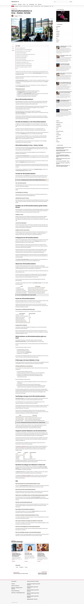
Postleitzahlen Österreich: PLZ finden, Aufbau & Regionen (66, 46)
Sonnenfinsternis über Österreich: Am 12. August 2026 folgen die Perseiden (63, 148)
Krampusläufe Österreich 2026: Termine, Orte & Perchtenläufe (64, 64)
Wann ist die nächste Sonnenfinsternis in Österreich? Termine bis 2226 (62, 150)
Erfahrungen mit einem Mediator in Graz (22, 62)
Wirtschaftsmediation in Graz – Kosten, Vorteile (23, 51)
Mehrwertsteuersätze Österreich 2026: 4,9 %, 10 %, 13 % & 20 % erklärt (66, 92)
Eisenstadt (57, 31)
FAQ (17, 68)
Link (13, 48)
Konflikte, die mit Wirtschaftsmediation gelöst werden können (25, 54)
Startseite (13, 583)
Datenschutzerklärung (15, 590)
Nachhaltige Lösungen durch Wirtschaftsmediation (23, 63)
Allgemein (32, 6)
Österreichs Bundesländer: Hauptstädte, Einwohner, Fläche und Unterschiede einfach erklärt (63, 156)
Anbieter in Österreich (15, 585)
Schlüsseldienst (58, 134)
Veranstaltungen (31, 4)
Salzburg (57, 36)
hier (24, 393)
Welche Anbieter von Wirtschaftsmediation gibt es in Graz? (25, 60)
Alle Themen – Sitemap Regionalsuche (18, 592)
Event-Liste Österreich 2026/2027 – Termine (62, 161)
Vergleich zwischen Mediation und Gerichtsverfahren (24, 65)
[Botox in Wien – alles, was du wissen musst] (30, 547)
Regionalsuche (14, 4)
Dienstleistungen (46, 6)
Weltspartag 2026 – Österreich (32, 599)
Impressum (39, 4)
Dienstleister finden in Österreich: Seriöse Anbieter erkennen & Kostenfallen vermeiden (41, 555)
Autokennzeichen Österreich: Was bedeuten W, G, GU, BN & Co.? (63, 153)
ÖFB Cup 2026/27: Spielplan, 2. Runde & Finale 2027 (65, 56)
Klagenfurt (57, 34)
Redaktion (16, 16)
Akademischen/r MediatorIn (26, 475)
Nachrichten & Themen (26, 6)
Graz (27, 4)
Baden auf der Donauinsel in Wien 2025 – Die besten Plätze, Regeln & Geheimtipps (63, 166)
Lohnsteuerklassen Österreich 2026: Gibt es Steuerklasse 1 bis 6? (65, 100)
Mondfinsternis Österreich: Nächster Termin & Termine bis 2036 (65, 110)
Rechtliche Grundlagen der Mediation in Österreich (23, 66)
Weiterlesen (13, 561)
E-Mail (17, 567)
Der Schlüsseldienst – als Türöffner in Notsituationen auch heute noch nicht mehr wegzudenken (16, 555)
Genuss (57, 127)
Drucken (13, 50)
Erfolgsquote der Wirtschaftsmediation (22, 55)
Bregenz (57, 41)
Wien (36, 4)
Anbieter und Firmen (37, 6)
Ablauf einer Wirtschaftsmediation (21, 57)
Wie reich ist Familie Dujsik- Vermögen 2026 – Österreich (63, 163)
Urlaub (24, 4)
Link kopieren (21, 567)
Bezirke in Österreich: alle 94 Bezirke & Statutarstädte (66, 73)
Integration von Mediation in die (22, 446)
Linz (56, 38)
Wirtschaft (19, 4)
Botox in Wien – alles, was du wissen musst (28, 554)
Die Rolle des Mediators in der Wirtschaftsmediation (24, 49)
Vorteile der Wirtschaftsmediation (21, 52)
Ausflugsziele (16, 6)
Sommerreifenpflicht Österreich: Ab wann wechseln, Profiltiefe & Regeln (65, 83)
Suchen (71, 1)
